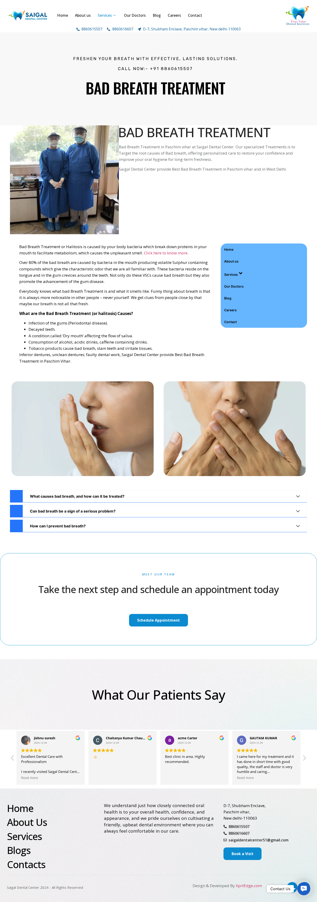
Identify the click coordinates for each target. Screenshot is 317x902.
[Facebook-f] (292, 887)
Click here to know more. (166, 253)
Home (62, 15)
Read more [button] (173, 778)
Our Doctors (135, 15)
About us (83, 15)
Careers (174, 15)
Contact (195, 15)
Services (105, 15)
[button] (304, 759)
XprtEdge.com (249, 885)
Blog (157, 15)
